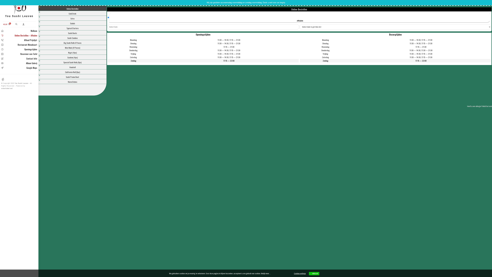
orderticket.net (7, 88)
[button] (16, 24)
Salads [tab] (72, 23)
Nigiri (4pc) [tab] (72, 52)
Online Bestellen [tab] (72, 8)
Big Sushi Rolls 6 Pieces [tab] (72, 42)
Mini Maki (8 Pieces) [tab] (72, 47)
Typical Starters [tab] (72, 28)
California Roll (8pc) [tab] (72, 72)
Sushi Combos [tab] (72, 38)
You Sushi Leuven (21, 83)
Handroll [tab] (72, 67)
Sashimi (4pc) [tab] (72, 57)
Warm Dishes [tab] (72, 81)
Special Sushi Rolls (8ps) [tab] (72, 62)
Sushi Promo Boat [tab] (72, 77)
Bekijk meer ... (266, 273)
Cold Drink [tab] (72, 13)
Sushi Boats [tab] (72, 33)
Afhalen (300, 20)
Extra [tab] (72, 18)
